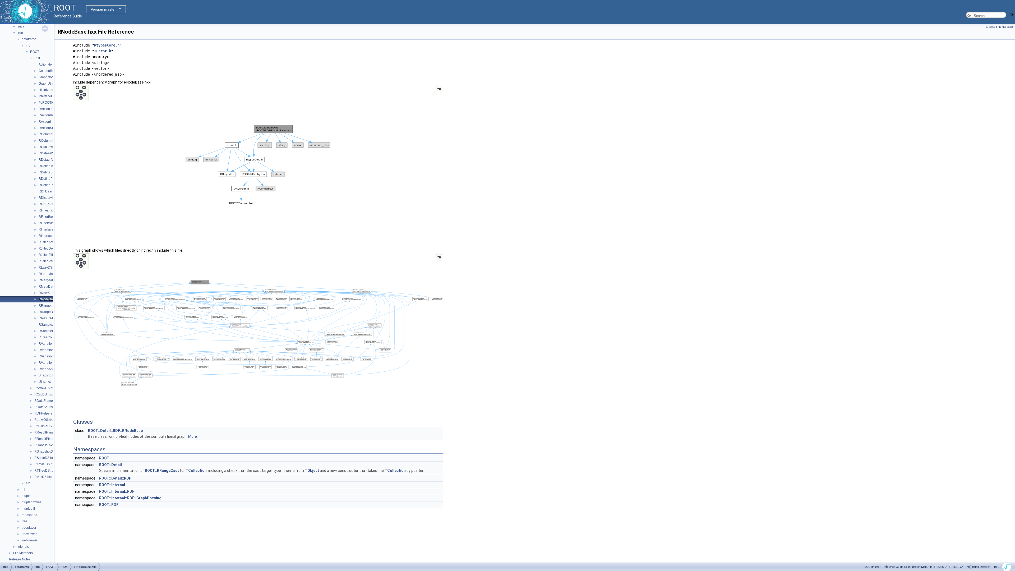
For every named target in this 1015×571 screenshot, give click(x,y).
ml (23, 489)
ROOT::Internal (112, 485)
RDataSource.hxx (47, 407)
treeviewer (29, 534)
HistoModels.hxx (50, 90)
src (28, 483)
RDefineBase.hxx (51, 172)
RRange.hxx (48, 305)
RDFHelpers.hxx (46, 413)
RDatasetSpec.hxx (52, 153)
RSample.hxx (48, 324)
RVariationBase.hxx (53, 350)
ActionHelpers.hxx (52, 64)
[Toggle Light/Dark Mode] (1012, 14)
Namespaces (1006, 27)
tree (20, 33)
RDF (37, 58)
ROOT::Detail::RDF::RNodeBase (115, 431)
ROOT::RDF (108, 505)
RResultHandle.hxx (48, 432)
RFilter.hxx (46, 210)
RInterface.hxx (49, 229)
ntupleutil (28, 508)
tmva (20, 26)
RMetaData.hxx (50, 286)
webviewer (29, 540)
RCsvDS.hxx (43, 394)
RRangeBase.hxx (51, 312)
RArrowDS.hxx (45, 388)
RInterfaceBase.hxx (53, 236)
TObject (312, 470)
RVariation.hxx (49, 344)
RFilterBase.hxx (50, 217)
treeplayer (29, 527)
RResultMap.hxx (50, 318)
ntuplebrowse (31, 502)
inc (28, 45)
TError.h (102, 51)
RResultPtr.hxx (45, 439)
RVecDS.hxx (43, 477)
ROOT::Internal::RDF (116, 491)
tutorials (23, 547)
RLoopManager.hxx (53, 274)
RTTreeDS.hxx (45, 470)
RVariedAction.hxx (52, 369)
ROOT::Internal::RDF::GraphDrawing (130, 498)
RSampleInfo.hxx (51, 331)
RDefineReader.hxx (53, 185)
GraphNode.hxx (50, 77)
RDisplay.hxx (48, 198)
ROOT (34, 52)
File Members (23, 553)
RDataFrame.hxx (46, 401)
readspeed (29, 515)
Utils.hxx (45, 382)
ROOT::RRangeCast (162, 470)
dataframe (29, 39)
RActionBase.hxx (51, 115)
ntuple (26, 496)
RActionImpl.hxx (50, 121)
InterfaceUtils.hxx (51, 96)
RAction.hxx (47, 109)
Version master (103, 9)
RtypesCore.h (106, 45)
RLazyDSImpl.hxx (51, 267)
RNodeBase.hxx (50, 299)
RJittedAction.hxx (51, 242)
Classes (990, 27)
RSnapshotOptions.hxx (50, 451)
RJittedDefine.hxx (51, 248)
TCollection (196, 470)
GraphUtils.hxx (49, 83)
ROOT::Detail (110, 465)
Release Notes (19, 559)
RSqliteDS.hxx (44, 458)
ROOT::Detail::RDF (115, 478)
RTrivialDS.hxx (45, 464)
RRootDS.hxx (44, 445)
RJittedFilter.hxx (50, 255)
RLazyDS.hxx (44, 420)
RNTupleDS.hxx (46, 426)
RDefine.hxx (47, 166)
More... (193, 436)
